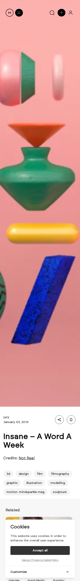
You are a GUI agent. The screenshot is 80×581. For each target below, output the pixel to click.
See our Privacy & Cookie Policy (40, 560)
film (40, 474)
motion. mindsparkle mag (25, 492)
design (24, 474)
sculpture (60, 492)
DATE (6, 417)
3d (8, 474)
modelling (57, 483)
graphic (12, 483)
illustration (34, 483)
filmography (60, 474)
